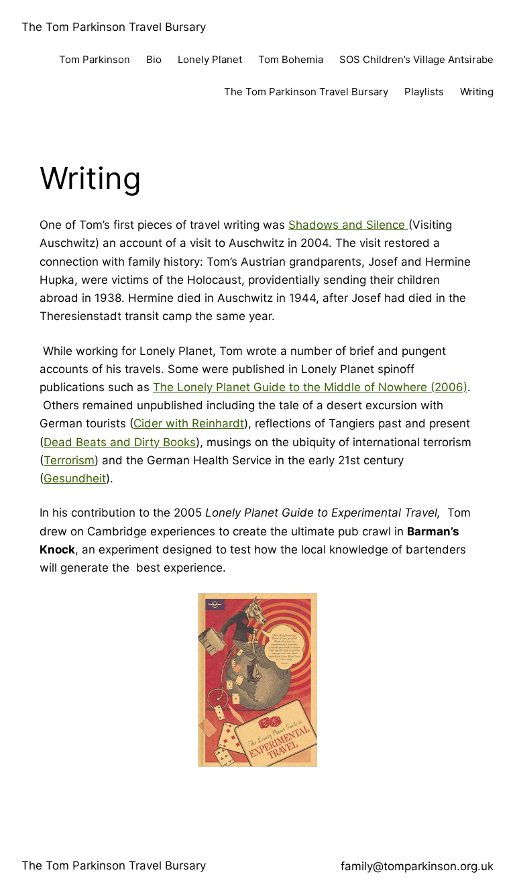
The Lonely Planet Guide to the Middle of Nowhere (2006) (310, 387)
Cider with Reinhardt (188, 423)
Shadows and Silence (348, 224)
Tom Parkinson (94, 59)
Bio (154, 59)
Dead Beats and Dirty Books (120, 442)
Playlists (424, 91)
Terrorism (69, 460)
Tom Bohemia (290, 59)
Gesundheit (75, 478)
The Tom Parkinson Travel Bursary (113, 27)
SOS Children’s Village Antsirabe (416, 59)
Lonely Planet (210, 59)
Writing (477, 91)
